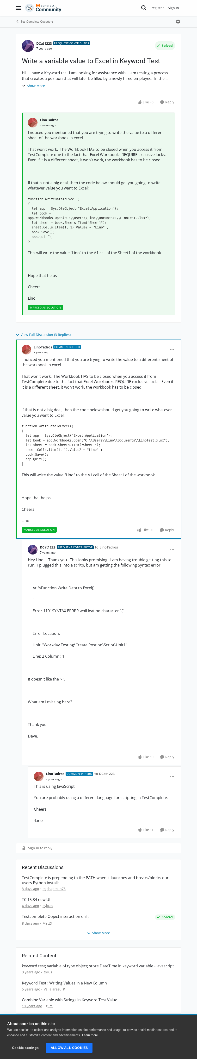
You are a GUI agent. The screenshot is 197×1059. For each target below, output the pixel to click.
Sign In (173, 8)
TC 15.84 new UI (36, 899)
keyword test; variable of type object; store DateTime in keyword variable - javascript (98, 966)
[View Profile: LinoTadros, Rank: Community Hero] (26, 349)
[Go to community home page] (43, 8)
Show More (36, 85)
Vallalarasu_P (54, 989)
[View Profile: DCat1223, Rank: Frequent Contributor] (28, 46)
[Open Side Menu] (18, 8)
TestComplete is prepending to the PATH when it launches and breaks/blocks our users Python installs (95, 880)
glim (49, 1006)
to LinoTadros (106, 547)
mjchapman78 (54, 888)
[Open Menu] (178, 21)
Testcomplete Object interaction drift (55, 916)
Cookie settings (25, 1048)
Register (157, 8)
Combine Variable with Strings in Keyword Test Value (69, 999)
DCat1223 (44, 43)
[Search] (144, 8)
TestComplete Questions (37, 21)
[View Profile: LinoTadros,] (32, 122)
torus (48, 972)
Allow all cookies (69, 1048)
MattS (47, 923)
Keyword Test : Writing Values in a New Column (64, 983)
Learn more (90, 1035)
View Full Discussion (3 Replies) (46, 334)
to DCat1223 (104, 773)
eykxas (48, 905)
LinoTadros (49, 120)
